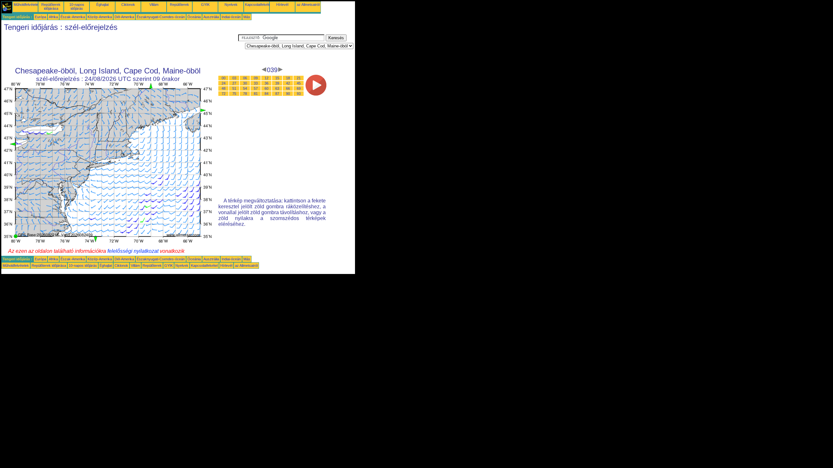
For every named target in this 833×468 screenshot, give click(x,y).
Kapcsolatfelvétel (258, 4)
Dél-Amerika (124, 17)
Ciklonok (128, 4)
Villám (153, 4)
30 (245, 83)
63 (277, 88)
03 (234, 78)
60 (266, 88)
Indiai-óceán (231, 17)
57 (256, 88)
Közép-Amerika (100, 17)
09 (256, 78)
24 (223, 83)
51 (234, 88)
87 (277, 94)
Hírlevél (282, 4)
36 (266, 83)
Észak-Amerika (73, 17)
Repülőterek (179, 4)
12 (266, 78)
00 (223, 78)
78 (245, 94)
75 (234, 94)
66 (288, 88)
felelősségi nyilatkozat (132, 251)
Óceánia (194, 17)
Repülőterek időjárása (51, 6)
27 (234, 83)
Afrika (53, 17)
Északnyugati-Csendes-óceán (161, 17)
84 (266, 94)
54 (245, 88)
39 (277, 83)
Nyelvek (231, 4)
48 (223, 88)
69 (299, 88)
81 (256, 94)
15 (277, 78)
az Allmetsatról (308, 4)
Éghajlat (102, 4)
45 (299, 83)
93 (299, 94)
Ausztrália (211, 17)
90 (288, 94)
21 (299, 78)
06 (245, 78)
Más (246, 17)
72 (223, 94)
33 (256, 83)
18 (288, 78)
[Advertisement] (119, 49)
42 (288, 83)
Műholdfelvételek (27, 4)
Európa (40, 17)
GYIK (205, 4)
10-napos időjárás (76, 6)
